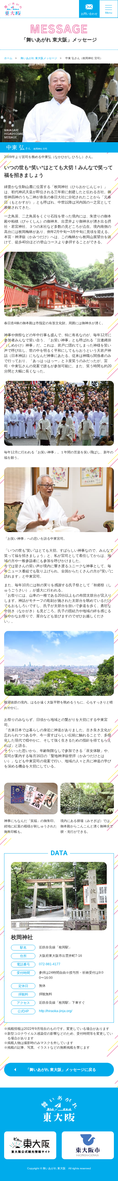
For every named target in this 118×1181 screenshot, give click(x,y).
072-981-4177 (49, 964)
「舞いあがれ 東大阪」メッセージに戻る (61, 1069)
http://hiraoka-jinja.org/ (55, 1011)
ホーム (8, 58)
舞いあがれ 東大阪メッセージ (39, 58)
